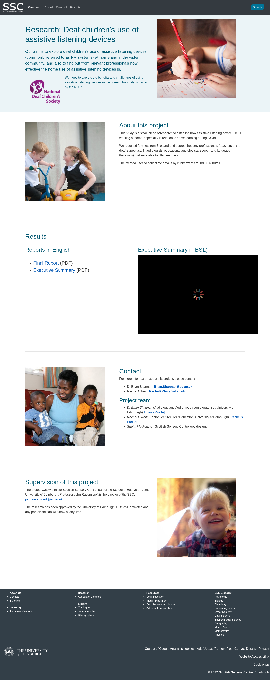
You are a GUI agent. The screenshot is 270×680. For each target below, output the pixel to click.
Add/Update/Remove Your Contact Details (226, 648)
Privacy (264, 648)
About (48, 7)
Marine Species (223, 627)
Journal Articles (87, 611)
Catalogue (84, 607)
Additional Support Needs (161, 608)
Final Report (46, 263)
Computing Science (226, 608)
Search (257, 7)
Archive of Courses (21, 611)
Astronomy (221, 596)
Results (75, 7)
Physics (219, 634)
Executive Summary (54, 270)
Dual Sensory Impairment (161, 604)
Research (34, 7)
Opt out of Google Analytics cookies (169, 648)
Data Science (222, 615)
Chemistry (220, 604)
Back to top (261, 664)
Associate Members (89, 596)
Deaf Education (155, 596)
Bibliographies (86, 615)
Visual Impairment (156, 600)
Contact (61, 7)
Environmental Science (228, 619)
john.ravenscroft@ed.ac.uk (44, 499)
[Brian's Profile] (154, 412)
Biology (219, 600)
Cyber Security (223, 611)
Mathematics (222, 630)
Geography (221, 623)
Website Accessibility (254, 656)
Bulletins (15, 600)
